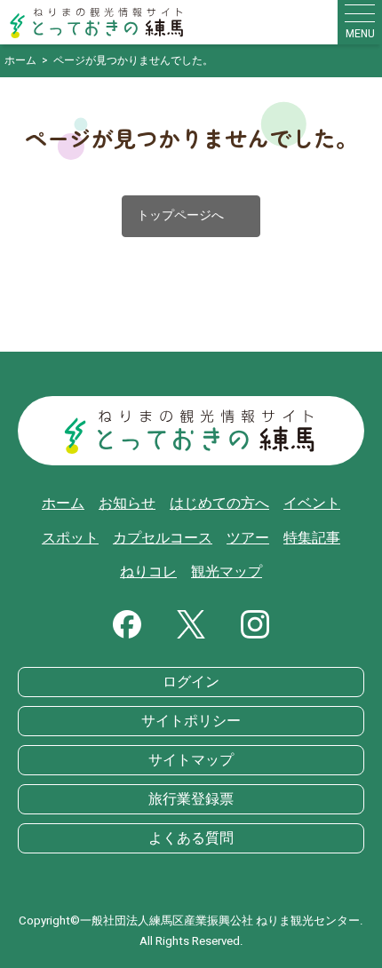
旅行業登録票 (191, 799)
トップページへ (191, 216)
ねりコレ (148, 572)
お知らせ (127, 503)
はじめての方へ (219, 503)
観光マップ (226, 572)
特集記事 (311, 538)
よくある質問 (191, 838)
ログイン (191, 682)
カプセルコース (162, 538)
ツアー (248, 538)
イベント (311, 503)
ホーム (63, 503)
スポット (70, 538)
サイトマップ (191, 760)
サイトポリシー (191, 721)
